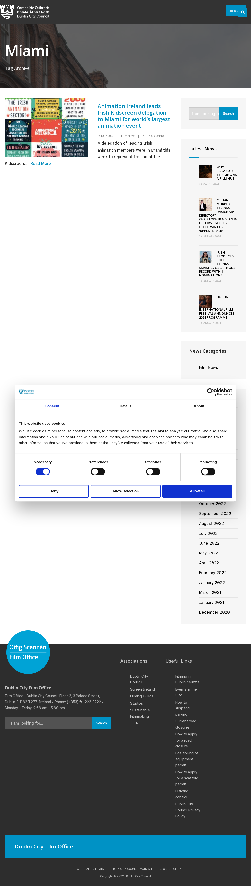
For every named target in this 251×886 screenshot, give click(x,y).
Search (228, 113)
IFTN (134, 723)
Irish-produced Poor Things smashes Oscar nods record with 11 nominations (217, 264)
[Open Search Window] (242, 12)
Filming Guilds (141, 696)
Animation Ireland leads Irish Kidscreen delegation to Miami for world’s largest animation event (134, 115)
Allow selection (126, 491)
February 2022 (212, 572)
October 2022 (212, 503)
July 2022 (208, 533)
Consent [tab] (52, 406)
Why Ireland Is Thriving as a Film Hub (227, 173)
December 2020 (214, 612)
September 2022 (215, 513)
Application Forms (90, 869)
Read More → (43, 163)
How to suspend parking (182, 708)
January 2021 (211, 602)
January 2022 (212, 582)
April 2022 (209, 562)
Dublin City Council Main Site (132, 869)
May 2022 (208, 553)
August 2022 (211, 523)
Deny (54, 491)
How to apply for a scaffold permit (186, 778)
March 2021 (210, 592)
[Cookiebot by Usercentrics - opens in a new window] (210, 392)
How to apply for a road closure (186, 740)
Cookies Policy (170, 869)
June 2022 (209, 543)
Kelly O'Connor (154, 136)
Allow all (197, 491)
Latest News (203, 149)
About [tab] (199, 406)
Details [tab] (126, 406)
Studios (136, 703)
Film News (128, 136)
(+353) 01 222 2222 (84, 701)
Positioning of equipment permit (186, 759)
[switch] (98, 471)
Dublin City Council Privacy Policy (187, 810)
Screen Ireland (142, 689)
